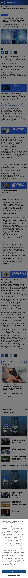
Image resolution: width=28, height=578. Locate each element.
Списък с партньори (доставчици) (11, 566)
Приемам (14, 571)
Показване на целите (14, 575)
